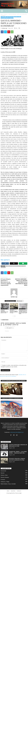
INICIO (8, 490)
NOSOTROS (13, 490)
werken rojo (4, 28)
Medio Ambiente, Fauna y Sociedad (8, 483)
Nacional (2, 473)
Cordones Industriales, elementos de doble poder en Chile (4, 311)
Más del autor (19, 300)
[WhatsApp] (12, 31)
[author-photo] (14, 291)
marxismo (3, 267)
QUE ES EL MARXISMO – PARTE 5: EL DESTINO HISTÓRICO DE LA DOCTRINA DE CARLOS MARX (21, 282)
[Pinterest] (8, 31)
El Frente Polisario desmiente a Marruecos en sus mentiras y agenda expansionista (6, 282)
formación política (14, 266)
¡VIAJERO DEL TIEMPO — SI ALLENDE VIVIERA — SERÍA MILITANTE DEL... (18, 452)
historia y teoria (22, 266)
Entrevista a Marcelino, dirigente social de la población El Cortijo (14, 311)
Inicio (2, 14)
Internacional (3, 470)
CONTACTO (19, 490)
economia (8, 266)
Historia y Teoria (18, 16)
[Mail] (17, 435)
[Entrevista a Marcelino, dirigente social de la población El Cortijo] (14, 306)
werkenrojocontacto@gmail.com (17, 432)
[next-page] (15, 316)
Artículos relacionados (10, 300)
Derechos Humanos (5, 477)
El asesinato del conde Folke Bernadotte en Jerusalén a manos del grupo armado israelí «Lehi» (23, 312)
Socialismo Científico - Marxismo (7, 18)
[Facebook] (2, 31)
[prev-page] (13, 316)
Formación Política (9, 16)
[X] (5, 31)
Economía (5, 14)
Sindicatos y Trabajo (5, 481)
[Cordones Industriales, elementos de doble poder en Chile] (5, 306)
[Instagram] (14, 435)
